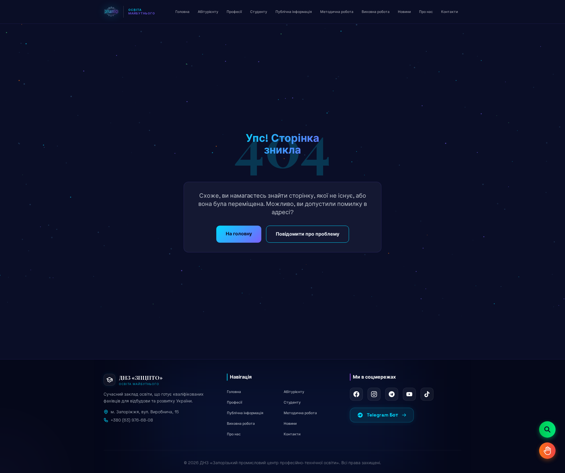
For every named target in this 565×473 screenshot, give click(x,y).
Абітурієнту (294, 391)
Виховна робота (241, 423)
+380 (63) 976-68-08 (132, 420)
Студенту (292, 402)
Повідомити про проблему (307, 234)
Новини (290, 423)
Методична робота (300, 413)
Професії (234, 402)
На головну (239, 234)
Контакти (292, 434)
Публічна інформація (245, 413)
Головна (234, 391)
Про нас (234, 434)
